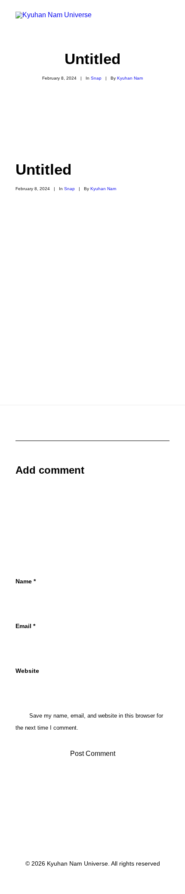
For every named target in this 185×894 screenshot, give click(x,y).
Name (25, 581)
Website (27, 670)
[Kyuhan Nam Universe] (53, 22)
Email (25, 626)
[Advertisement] (92, 140)
